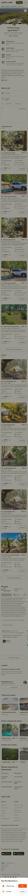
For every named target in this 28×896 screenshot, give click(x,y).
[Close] (14, 448)
